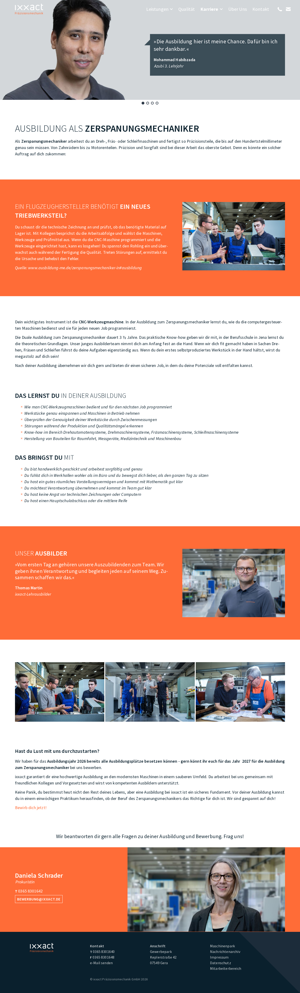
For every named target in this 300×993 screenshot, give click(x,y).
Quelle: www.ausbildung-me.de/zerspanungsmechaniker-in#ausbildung (78, 267)
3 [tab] (152, 103)
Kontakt (260, 9)
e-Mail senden (101, 962)
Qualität (186, 9)
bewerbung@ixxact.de (38, 899)
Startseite (29, 9)
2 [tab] (147, 103)
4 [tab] (157, 103)
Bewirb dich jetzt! (31, 807)
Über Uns (237, 9)
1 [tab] (143, 103)
